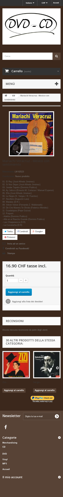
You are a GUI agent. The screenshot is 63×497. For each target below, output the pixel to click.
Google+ (39, 231)
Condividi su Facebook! (17, 248)
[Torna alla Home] (6, 96)
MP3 (4, 463)
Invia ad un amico (16, 243)
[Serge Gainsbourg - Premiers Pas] (47, 364)
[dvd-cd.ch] (31, 26)
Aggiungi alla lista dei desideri (27, 301)
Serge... (37, 382)
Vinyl (5, 459)
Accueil (6, 469)
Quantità (10, 275)
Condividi (23, 231)
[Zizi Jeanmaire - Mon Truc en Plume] (16, 364)
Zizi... (5, 382)
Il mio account (12, 477)
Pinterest (10, 237)
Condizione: (8, 176)
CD (3, 447)
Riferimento (8, 171)
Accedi (56, 3)
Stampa (11, 253)
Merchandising (9, 443)
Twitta (9, 231)
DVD (4, 454)
